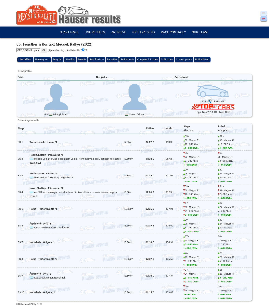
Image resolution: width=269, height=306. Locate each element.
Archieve (118, 32)
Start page (69, 32)
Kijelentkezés (55, 50)
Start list (70, 59)
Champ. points (184, 59)
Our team (200, 32)
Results (82, 59)
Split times (167, 59)
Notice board (202, 59)
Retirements (127, 59)
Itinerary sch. (42, 59)
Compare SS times (147, 59)
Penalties (112, 59)
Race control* (173, 32)
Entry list (57, 59)
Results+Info (96, 59)
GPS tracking (143, 32)
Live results (94, 32)
